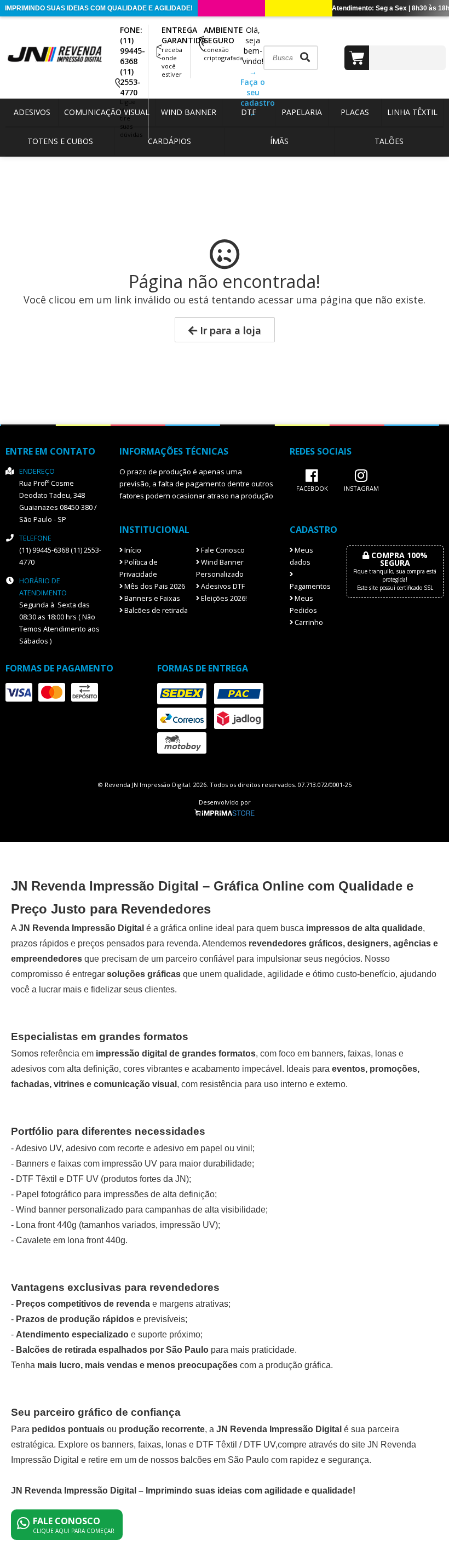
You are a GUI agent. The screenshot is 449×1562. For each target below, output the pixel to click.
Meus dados (301, 556)
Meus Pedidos (303, 604)
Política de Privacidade (138, 568)
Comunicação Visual (106, 112)
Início (132, 550)
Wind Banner (188, 112)
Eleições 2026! (223, 598)
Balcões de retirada (155, 610)
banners (327, 1053)
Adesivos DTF (222, 586)
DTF (248, 112)
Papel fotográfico (49, 1194)
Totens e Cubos (60, 141)
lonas (176, 1444)
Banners (32, 1163)
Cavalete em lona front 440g (70, 1240)
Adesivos (32, 112)
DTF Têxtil (36, 1179)
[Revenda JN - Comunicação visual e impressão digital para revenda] (60, 60)
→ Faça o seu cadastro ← (257, 92)
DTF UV (82, 1179)
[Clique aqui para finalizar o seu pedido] (395, 57)
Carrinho (308, 622)
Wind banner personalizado (69, 1209)
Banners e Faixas (151, 598)
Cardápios (169, 141)
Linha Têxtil (412, 112)
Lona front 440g (46, 1225)
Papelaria (301, 112)
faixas (359, 1053)
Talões (389, 141)
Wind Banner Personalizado (220, 568)
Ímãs (279, 141)
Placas (355, 112)
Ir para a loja (229, 330)
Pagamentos (310, 586)
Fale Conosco (222, 550)
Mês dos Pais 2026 (154, 586)
